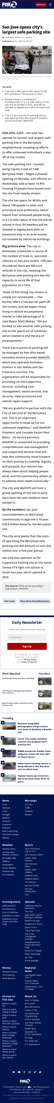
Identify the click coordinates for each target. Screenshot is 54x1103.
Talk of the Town (32, 930)
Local (4, 804)
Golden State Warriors (30, 859)
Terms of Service (29, 662)
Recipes (28, 814)
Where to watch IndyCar (9, 1028)
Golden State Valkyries (30, 870)
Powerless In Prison (11, 915)
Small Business (9, 978)
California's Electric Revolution (33, 906)
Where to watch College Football (9, 1010)
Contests (29, 811)
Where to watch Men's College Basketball (9, 1035)
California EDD (8, 905)
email (14, 1072)
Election (5, 837)
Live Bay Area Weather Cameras (10, 853)
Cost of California (10, 912)
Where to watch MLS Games (9, 1056)
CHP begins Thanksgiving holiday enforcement (17, 691)
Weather (7, 845)
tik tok (35, 1072)
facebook (24, 1072)
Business (6, 821)
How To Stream (32, 1000)
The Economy (8, 975)
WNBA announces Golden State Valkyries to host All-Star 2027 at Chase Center (34, 754)
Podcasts (6, 827)
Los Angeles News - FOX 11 (34, 976)
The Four (29, 911)
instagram (29, 1072)
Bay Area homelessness (34, 601)
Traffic (28, 807)
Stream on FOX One (8, 998)
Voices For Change (33, 950)
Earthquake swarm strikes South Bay (18, 678)
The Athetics (30, 882)
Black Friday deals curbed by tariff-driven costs (17, 704)
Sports (29, 845)
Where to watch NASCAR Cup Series (11, 1022)
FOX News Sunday (10, 834)
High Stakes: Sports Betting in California (33, 916)
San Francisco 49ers (34, 854)
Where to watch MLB (9, 1016)
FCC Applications (32, 1044)
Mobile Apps (30, 1028)
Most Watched (11, 673)
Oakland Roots (31, 875)
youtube (19, 1072)
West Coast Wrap (10, 831)
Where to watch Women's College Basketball (10, 1043)
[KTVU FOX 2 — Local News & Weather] (10, 4)
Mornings (31, 800)
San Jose (29, 37)
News (5, 800)
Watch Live (41, 5)
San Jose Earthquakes (30, 890)
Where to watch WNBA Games (9, 1050)
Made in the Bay (32, 920)
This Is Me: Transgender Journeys (30, 936)
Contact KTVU (31, 1010)
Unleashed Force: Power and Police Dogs (10, 921)
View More (44, 673)
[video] (45, 681)
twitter (40, 1072)
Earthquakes (7, 864)
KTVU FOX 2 (19, 37)
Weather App (8, 871)
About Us (30, 996)
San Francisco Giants (31, 865)
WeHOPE (44, 357)
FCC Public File (31, 1041)
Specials (30, 901)
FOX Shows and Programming (32, 1014)
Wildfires (6, 817)
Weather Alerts (9, 849)
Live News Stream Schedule (33, 1023)
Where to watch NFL (9, 1004)
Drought (6, 814)
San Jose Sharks (32, 885)
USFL (27, 894)
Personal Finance (10, 971)
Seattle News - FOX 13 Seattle (33, 987)
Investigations (11, 901)
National (6, 807)
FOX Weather (8, 874)
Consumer (6, 824)
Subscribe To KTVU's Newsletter (33, 1033)
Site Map (29, 1037)
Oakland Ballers (32, 878)
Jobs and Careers (32, 1007)
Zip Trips (29, 804)
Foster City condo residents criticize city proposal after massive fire (32, 741)
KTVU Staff (9, 37)
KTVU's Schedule (32, 1019)
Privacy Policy (30, 659)
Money (6, 967)
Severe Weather (9, 868)
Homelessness (8, 909)
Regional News (30, 969)
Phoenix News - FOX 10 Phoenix (32, 982)
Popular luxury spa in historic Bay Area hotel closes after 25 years (33, 778)
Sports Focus (31, 927)
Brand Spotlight (32, 960)
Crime (4, 811)
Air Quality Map (9, 858)
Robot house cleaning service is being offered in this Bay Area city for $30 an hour (34, 766)
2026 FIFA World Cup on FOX (32, 850)
